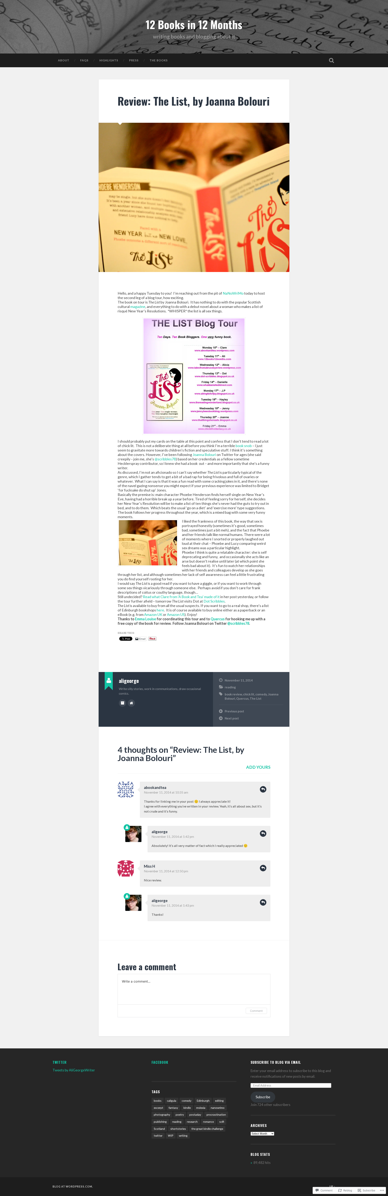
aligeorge (160, 832)
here (160, 610)
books (157, 1100)
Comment (256, 1010)
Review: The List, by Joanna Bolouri (194, 101)
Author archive (122, 703)
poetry (180, 1114)
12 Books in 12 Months (194, 24)
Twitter (60, 1062)
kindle (187, 1107)
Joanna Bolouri (204, 454)
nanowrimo (218, 1107)
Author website (131, 703)
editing (219, 1100)
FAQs (84, 60)
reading (230, 687)
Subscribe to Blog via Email (276, 1062)
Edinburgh (203, 1100)
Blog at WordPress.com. (73, 1186)
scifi (221, 1121)
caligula (171, 1100)
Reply (263, 789)
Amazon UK (153, 614)
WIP (170, 1135)
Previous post (234, 711)
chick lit (248, 694)
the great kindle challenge (207, 1128)
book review (233, 694)
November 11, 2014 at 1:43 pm (173, 905)
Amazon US (176, 614)
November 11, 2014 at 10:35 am (166, 792)
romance (208, 1121)
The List (255, 698)
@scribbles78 (165, 459)
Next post (232, 718)
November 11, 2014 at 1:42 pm (173, 836)
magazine (137, 306)
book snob (244, 445)
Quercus (218, 619)
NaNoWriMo (233, 293)
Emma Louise (145, 619)
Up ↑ (332, 1186)
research (192, 1121)
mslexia (200, 1107)
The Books (159, 60)
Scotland (159, 1128)
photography (162, 1114)
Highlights (108, 60)
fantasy (173, 1107)
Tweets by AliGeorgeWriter (74, 1070)
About (63, 60)
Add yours (258, 767)
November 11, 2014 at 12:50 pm (166, 871)
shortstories (178, 1128)
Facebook (160, 1062)
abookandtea (155, 787)
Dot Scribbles (214, 601)
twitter (158, 1135)
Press (134, 60)
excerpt (158, 1107)
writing (183, 1135)
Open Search (331, 60)
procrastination (216, 1114)
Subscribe (263, 1097)
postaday (195, 1114)
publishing (160, 1121)
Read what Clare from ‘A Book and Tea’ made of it (181, 596)
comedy (261, 694)
